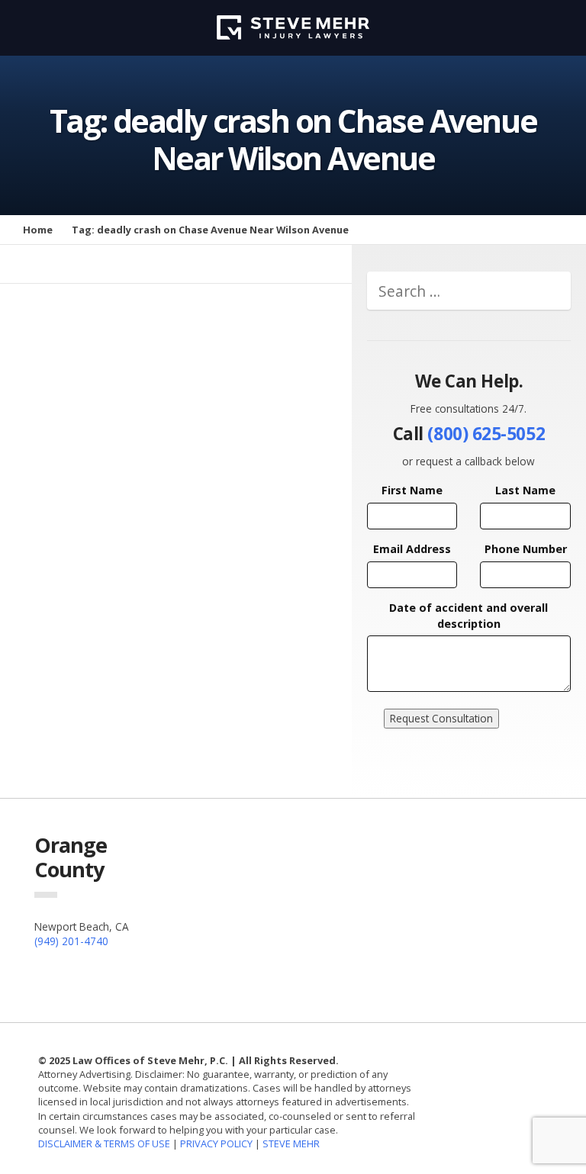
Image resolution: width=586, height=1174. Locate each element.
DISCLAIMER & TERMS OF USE (105, 1143)
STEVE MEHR (291, 1143)
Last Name (525, 490)
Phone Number (526, 549)
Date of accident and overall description (468, 615)
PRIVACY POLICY (216, 1143)
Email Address (412, 549)
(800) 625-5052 (486, 433)
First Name (412, 490)
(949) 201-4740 (71, 941)
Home (38, 229)
